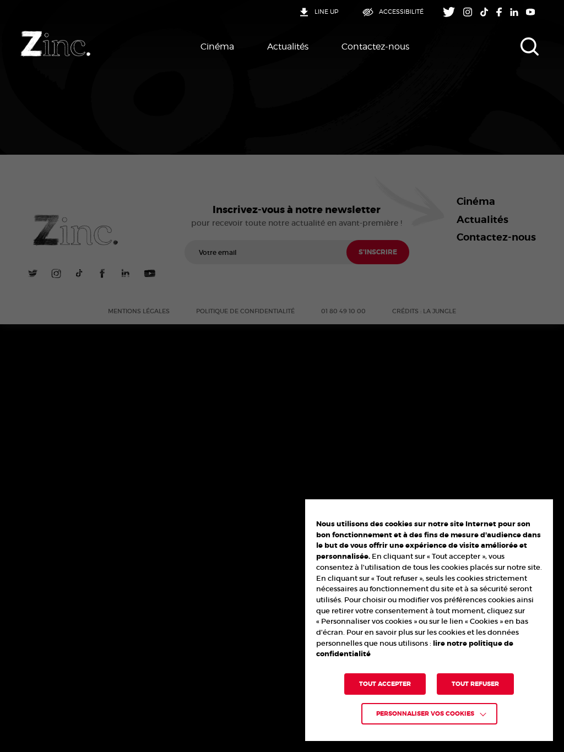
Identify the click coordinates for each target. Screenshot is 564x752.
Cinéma (217, 46)
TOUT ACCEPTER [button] (385, 684)
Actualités (287, 46)
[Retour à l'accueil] (55, 44)
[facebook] (499, 11)
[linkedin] (514, 12)
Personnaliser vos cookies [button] (425, 714)
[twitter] (449, 12)
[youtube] (530, 11)
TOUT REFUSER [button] (475, 684)
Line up (326, 11)
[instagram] (467, 11)
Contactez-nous (375, 46)
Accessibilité (401, 11)
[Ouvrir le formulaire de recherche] (529, 47)
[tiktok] (484, 11)
